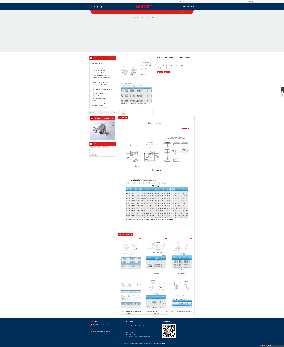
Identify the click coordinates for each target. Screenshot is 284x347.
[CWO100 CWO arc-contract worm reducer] (181, 293)
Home (111, 17)
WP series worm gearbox (98, 80)
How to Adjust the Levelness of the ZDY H (100, 328)
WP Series (105, 147)
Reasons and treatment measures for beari (100, 331)
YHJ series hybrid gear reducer (99, 98)
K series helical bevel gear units (99, 70)
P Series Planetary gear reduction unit (101, 77)
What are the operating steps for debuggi (99, 324)
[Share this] (158, 68)
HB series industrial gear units (99, 75)
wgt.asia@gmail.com (190, 6)
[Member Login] (180, 1)
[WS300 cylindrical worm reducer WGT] (131, 254)
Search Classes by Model (125, 17)
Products (116, 17)
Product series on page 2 (98, 61)
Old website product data (97, 105)
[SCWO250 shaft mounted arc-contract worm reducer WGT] (131, 293)
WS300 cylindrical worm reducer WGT (130, 272)
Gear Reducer (103, 151)
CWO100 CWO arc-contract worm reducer (181, 311)
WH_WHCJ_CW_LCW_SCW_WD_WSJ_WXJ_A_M (144, 17)
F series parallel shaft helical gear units (101, 72)
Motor (92, 147)
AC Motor (94, 100)
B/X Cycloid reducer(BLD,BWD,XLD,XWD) (101, 84)
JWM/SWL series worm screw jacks (100, 95)
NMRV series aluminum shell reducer (100, 82)
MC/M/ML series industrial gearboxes (100, 103)
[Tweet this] (162, 68)
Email (168, 72)
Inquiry (161, 72)
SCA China (94, 154)
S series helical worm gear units (99, 68)
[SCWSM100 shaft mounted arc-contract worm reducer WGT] (156, 293)
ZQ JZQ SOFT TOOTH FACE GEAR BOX (101, 87)
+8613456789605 (134, 328)
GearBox (98, 147)
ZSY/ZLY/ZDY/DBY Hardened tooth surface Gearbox (102, 90)
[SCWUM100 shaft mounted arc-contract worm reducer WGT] (156, 254)
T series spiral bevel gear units (99, 93)
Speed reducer (94, 151)
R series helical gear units (98, 65)
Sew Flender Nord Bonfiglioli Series (100, 107)
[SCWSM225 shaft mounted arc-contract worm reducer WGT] (181, 254)
